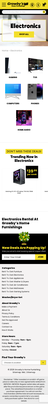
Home (5, 50)
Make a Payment (9, 306)
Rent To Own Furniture (12, 271)
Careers (5, 323)
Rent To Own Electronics (13, 275)
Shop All (24, 34)
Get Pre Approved (10, 320)
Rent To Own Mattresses (13, 288)
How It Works (7, 330)
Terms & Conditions (11, 316)
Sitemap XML (19, 372)
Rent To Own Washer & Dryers (15, 281)
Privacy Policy (8, 313)
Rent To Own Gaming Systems (15, 291)
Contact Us (7, 326)
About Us (6, 310)
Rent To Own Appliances (13, 278)
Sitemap (31, 372)
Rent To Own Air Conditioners (15, 285)
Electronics (16, 50)
